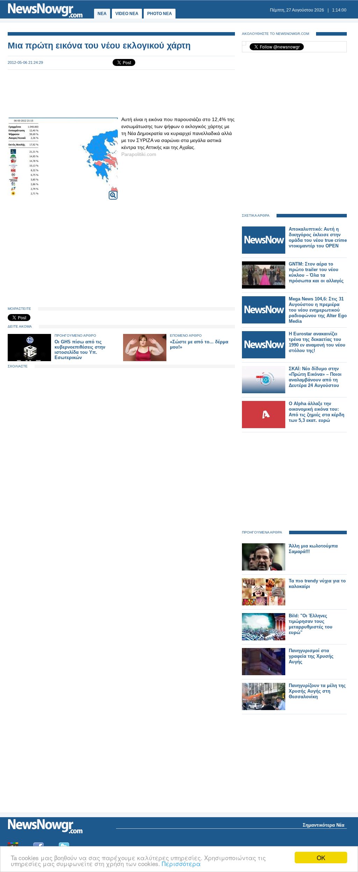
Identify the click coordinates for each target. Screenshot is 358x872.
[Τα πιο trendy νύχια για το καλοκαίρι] (263, 603)
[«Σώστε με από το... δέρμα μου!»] (144, 359)
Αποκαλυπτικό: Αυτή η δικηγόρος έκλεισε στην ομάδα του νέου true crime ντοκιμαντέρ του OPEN (318, 237)
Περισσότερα (181, 863)
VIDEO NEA (126, 13)
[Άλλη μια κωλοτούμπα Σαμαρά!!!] (263, 569)
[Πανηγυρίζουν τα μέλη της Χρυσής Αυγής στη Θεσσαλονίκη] (263, 708)
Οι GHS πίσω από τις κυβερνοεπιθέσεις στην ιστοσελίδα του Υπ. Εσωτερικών (80, 349)
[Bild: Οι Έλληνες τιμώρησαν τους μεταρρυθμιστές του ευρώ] (263, 638)
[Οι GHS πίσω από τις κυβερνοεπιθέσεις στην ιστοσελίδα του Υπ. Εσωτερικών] (29, 359)
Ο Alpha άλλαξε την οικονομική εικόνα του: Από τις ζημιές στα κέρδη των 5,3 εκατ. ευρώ (316, 412)
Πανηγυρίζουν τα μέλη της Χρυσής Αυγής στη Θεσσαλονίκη (317, 691)
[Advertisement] (121, 92)
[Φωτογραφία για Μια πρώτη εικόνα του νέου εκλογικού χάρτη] (113, 190)
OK (321, 857)
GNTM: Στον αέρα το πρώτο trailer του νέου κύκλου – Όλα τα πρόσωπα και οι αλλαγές (316, 272)
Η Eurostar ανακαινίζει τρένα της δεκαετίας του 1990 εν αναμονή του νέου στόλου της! (317, 342)
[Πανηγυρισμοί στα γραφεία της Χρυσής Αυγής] (263, 673)
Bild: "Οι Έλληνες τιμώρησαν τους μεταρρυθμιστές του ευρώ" (310, 624)
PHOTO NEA (159, 13)
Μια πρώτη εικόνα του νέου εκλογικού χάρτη (99, 45)
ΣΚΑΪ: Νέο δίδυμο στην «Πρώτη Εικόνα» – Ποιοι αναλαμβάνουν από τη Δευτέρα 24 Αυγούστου (315, 377)
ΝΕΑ (102, 13)
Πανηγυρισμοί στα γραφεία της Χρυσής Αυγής (311, 656)
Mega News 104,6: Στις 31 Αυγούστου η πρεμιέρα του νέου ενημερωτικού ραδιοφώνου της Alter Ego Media (318, 310)
